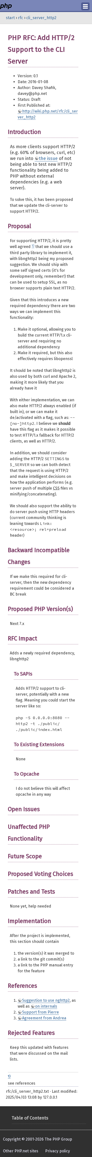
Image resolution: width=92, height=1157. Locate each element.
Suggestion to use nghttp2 (46, 1000)
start (10, 17)
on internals (46, 1006)
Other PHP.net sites (20, 1151)
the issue (48, 158)
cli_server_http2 (41, 17)
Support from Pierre (40, 1012)
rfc (20, 17)
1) (33, 246)
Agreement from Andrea (44, 1018)
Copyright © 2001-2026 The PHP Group (37, 1139)
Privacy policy (57, 1151)
